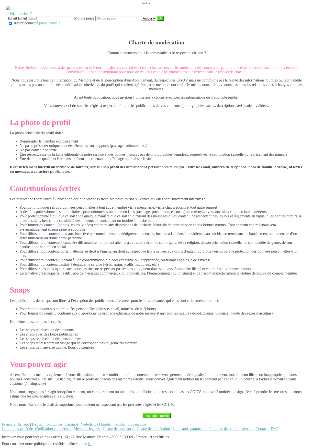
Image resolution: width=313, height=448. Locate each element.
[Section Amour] (149, 18)
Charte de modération (154, 429)
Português (55, 424)
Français (8, 424)
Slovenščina (136, 424)
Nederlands (89, 424)
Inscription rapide (157, 415)
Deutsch (38, 424)
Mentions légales (87, 429)
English (106, 424)
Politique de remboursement (231, 429)
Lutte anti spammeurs (190, 429)
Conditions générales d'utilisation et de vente (36, 429)
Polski (120, 424)
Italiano (23, 424)
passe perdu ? (49, 23)
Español (71, 424)
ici (89, 444)
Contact (262, 429)
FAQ (275, 429)
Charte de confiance (118, 429)
